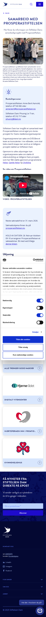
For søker (7, 580)
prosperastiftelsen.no (15, 228)
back (7, 13)
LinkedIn (8, 562)
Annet (5, 594)
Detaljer (35, 332)
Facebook (9, 570)
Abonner (23, 512)
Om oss (6, 587)
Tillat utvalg (23, 347)
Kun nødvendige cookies (23, 355)
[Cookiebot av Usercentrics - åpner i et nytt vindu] (33, 260)
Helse (5, 162)
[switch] (40, 308)
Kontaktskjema (13, 556)
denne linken (11, 244)
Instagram (9, 566)
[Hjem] (23, 532)
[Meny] (39, 4)
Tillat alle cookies (23, 339)
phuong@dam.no (13, 119)
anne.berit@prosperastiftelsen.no (21, 109)
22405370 (9, 554)
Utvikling (27, 162)
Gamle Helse (14, 162)
